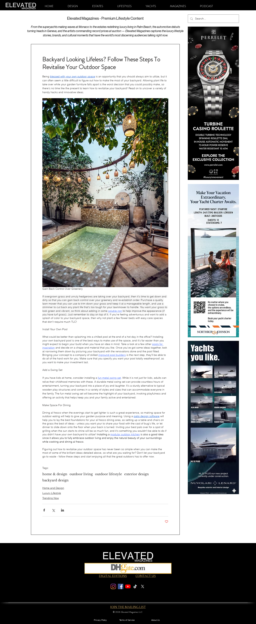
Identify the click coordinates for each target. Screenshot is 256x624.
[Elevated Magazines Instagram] (113, 586)
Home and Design (53, 488)
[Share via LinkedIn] (62, 510)
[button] (73, 6)
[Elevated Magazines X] (142, 586)
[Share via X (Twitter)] (53, 510)
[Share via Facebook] (44, 510)
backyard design (55, 480)
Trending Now (50, 498)
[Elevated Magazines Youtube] (128, 586)
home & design (54, 474)
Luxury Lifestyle (51, 493)
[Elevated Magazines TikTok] (135, 586)
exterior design (136, 474)
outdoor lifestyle (108, 474)
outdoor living (81, 474)
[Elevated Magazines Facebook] (120, 586)
